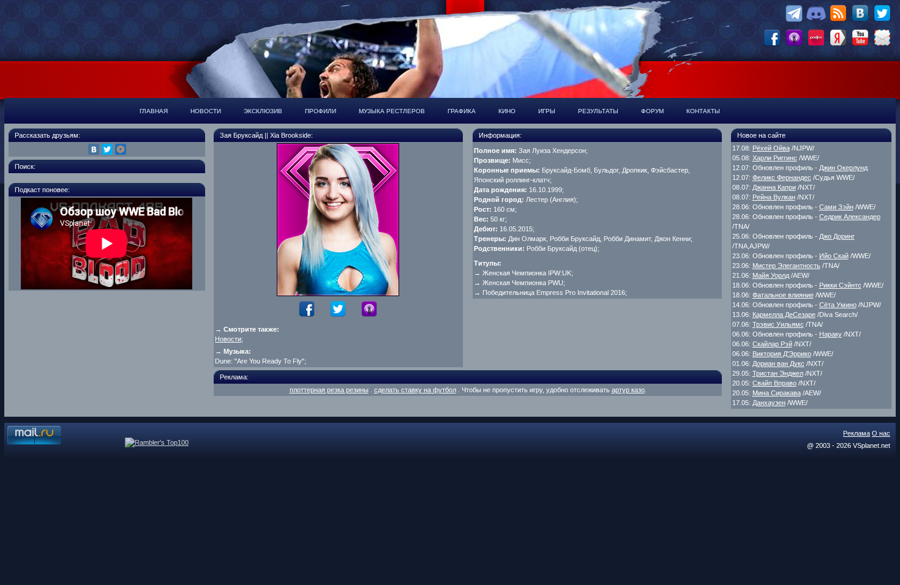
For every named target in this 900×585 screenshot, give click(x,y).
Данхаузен (769, 402)
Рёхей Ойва (771, 148)
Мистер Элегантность (786, 265)
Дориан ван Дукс (778, 363)
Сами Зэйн (836, 207)
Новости (205, 111)
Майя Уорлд (770, 275)
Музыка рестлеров (392, 111)
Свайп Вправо (774, 383)
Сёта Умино (838, 304)
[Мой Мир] (120, 149)
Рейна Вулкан (773, 197)
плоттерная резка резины (329, 389)
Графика (462, 111)
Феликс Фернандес (781, 177)
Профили (320, 111)
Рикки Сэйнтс (840, 285)
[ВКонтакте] (93, 149)
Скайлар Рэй (772, 344)
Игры (546, 111)
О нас (881, 433)
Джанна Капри (774, 187)
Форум (652, 111)
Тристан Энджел (777, 373)
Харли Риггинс (774, 158)
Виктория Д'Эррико (781, 353)
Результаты (598, 111)
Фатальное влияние (783, 295)
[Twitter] (107, 149)
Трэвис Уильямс (778, 324)
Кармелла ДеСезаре (784, 314)
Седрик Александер (849, 216)
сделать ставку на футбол (415, 389)
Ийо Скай (834, 255)
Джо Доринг (837, 236)
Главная (154, 111)
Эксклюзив (263, 111)
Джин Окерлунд (843, 167)
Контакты (703, 111)
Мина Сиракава (776, 393)
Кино (507, 111)
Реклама (856, 433)
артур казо (628, 389)
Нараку (830, 334)
